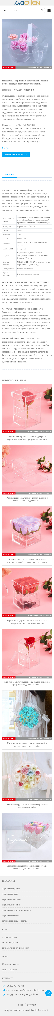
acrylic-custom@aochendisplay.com (26, 990)
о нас (20, 1004)
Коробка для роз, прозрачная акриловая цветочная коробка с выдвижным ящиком (27, 560)
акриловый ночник (11, 904)
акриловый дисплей (11, 899)
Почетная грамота (10, 964)
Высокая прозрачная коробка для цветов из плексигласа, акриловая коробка (27, 867)
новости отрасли (10, 942)
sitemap (31, 1004)
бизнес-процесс (9, 969)
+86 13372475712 (15, 985)
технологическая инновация (15, 947)
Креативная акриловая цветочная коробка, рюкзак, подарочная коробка (27, 744)
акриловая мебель (10, 915)
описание (9, 174)
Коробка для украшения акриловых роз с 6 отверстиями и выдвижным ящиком (27, 622)
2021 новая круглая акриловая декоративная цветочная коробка (27, 806)
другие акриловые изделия (14, 920)
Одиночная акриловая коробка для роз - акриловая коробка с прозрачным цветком (27, 438)
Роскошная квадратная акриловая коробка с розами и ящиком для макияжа (27, 499)
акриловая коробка (11, 888)
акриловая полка (10, 894)
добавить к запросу (16, 155)
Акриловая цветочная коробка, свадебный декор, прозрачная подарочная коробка (27, 683)
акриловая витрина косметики (16, 910)
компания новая (9, 937)
